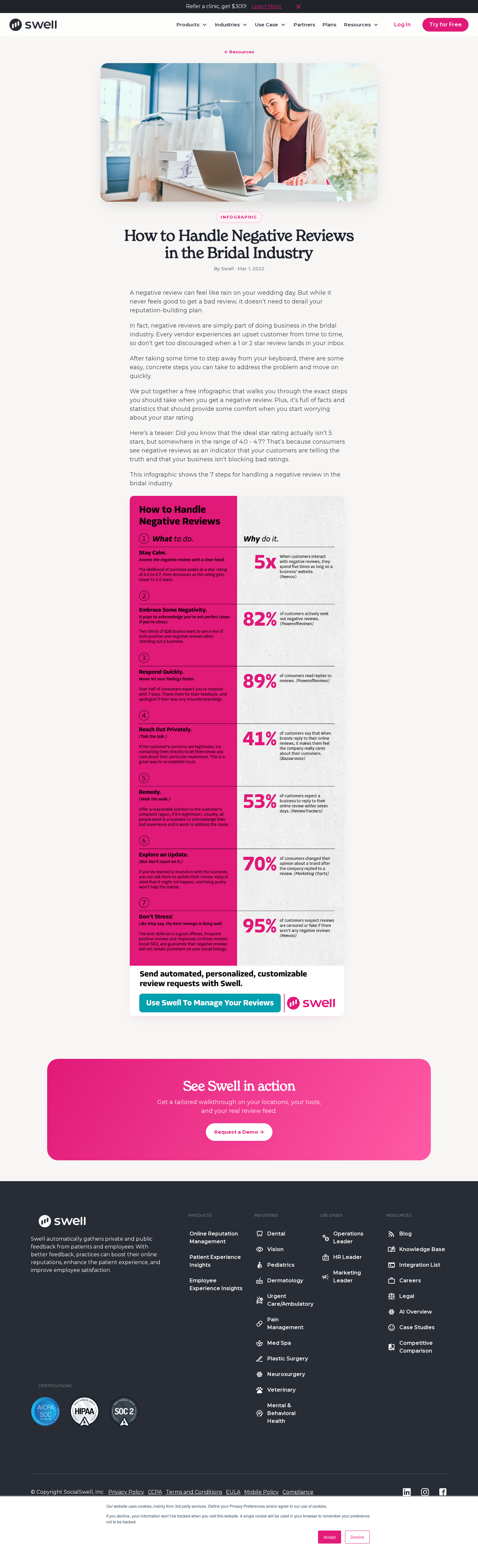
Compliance (298, 1492)
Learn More (267, 6)
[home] (33, 25)
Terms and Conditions (194, 1492)
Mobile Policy (261, 1492)
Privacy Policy (126, 1492)
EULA (233, 1492)
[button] (192, 25)
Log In (402, 24)
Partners (304, 25)
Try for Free (445, 24)
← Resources (239, 51)
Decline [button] (357, 1537)
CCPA (155, 1492)
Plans (329, 25)
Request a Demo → (239, 1132)
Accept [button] (330, 1537)
